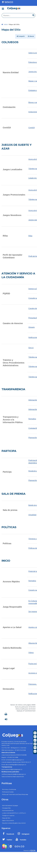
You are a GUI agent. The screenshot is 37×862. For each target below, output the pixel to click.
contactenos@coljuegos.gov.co (15, 760)
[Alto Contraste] (35, 733)
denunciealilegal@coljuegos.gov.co (16, 764)
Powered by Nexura (29, 851)
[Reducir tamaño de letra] (35, 737)
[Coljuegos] (13, 8)
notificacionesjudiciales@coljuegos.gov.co (14, 774)
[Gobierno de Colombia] (7, 2)
